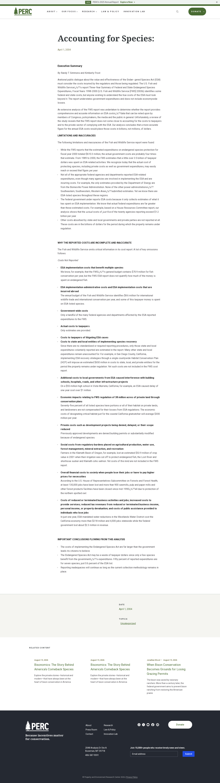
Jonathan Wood (153, 660)
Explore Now (126, 2)
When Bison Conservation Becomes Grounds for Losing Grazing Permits (166, 669)
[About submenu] (56, 11)
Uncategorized (128, 623)
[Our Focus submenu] (77, 11)
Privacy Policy (132, 777)
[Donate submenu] (204, 11)
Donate (180, 724)
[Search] (178, 11)
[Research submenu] (96, 11)
